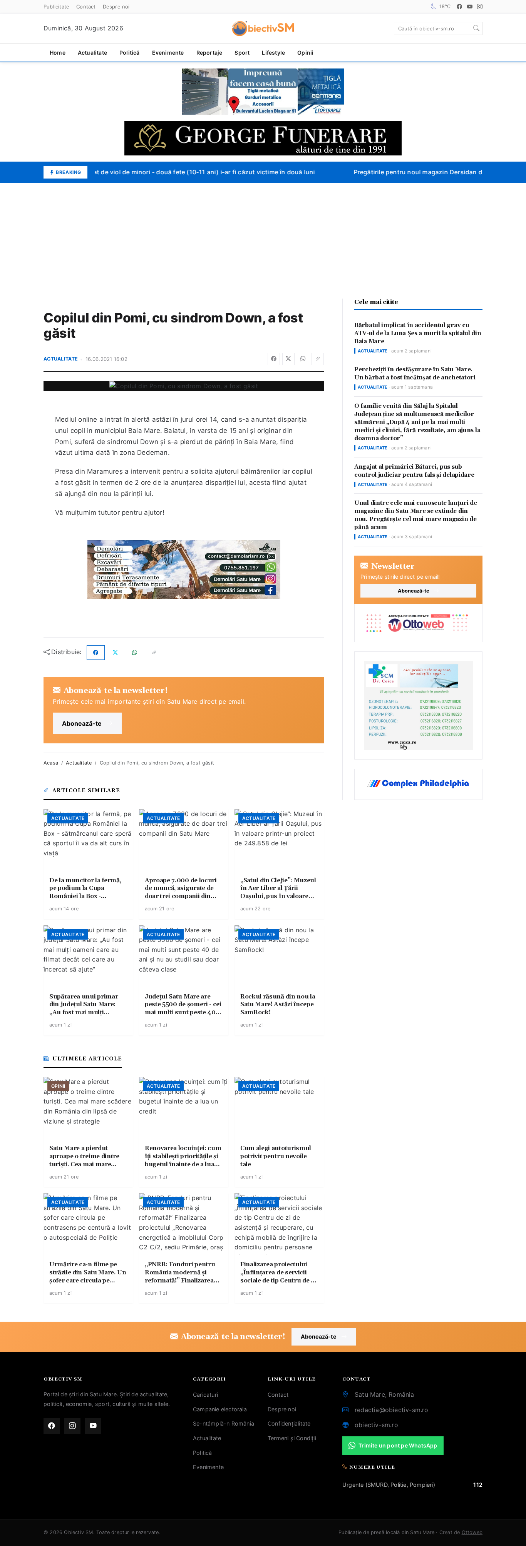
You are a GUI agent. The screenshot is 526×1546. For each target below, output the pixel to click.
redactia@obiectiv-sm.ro (392, 1410)
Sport (242, 52)
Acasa (51, 763)
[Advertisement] (263, 241)
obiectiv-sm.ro (376, 1425)
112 (477, 1484)
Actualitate (92, 52)
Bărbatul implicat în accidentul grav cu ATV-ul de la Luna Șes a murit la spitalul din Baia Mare (417, 333)
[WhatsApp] (303, 359)
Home (57, 52)
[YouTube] (469, 6)
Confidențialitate (289, 1423)
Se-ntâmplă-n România (223, 1423)
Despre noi (116, 6)
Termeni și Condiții (292, 1438)
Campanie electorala (220, 1409)
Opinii (305, 52)
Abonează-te (82, 723)
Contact (85, 6)
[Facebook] (459, 6)
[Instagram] (479, 6)
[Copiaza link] (318, 359)
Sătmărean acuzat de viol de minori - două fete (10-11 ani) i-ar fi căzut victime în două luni (174, 172)
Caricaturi (205, 1394)
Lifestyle (273, 52)
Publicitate (56, 6)
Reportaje (209, 52)
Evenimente (168, 52)
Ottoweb (472, 1532)
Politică (129, 52)
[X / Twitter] (288, 359)
